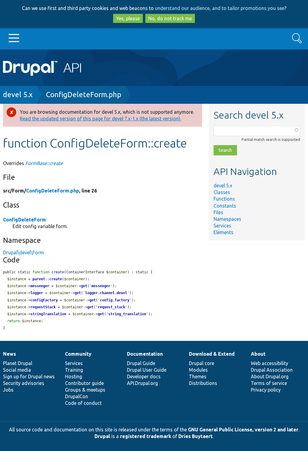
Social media (17, 370)
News (9, 354)
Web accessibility (269, 363)
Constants (225, 205)
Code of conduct (83, 403)
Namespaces (227, 219)
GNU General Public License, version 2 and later (243, 429)
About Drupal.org (269, 376)
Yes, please (128, 18)
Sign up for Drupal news (29, 376)
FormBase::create (44, 163)
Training (74, 370)
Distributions (203, 383)
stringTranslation (48, 314)
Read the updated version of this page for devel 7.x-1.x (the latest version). (100, 118)
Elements (223, 232)
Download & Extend (212, 354)
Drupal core (201, 363)
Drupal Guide (141, 363)
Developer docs (144, 376)
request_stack (111, 307)
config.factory (114, 300)
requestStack (43, 307)
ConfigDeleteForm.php (83, 95)
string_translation (127, 314)
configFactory (44, 300)
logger (36, 293)
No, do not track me (170, 18)
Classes (222, 192)
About (258, 354)
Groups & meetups (85, 389)
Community (78, 354)
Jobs (8, 389)
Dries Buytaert (195, 436)
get (84, 286)
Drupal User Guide (146, 370)
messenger (39, 286)
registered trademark (145, 436)
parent (38, 279)
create (55, 279)
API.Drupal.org (142, 383)
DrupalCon (76, 396)
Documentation (145, 354)
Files (218, 212)
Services (222, 225)
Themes (197, 376)
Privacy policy (266, 389)
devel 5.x (17, 95)
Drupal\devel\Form (23, 252)
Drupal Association (272, 370)
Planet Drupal (17, 363)
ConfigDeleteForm (24, 219)
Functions (224, 199)
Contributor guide (84, 383)
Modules (198, 370)
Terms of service (269, 383)
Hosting (73, 376)
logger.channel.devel (106, 293)
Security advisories (23, 383)
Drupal (102, 436)
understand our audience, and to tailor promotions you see (219, 8)
